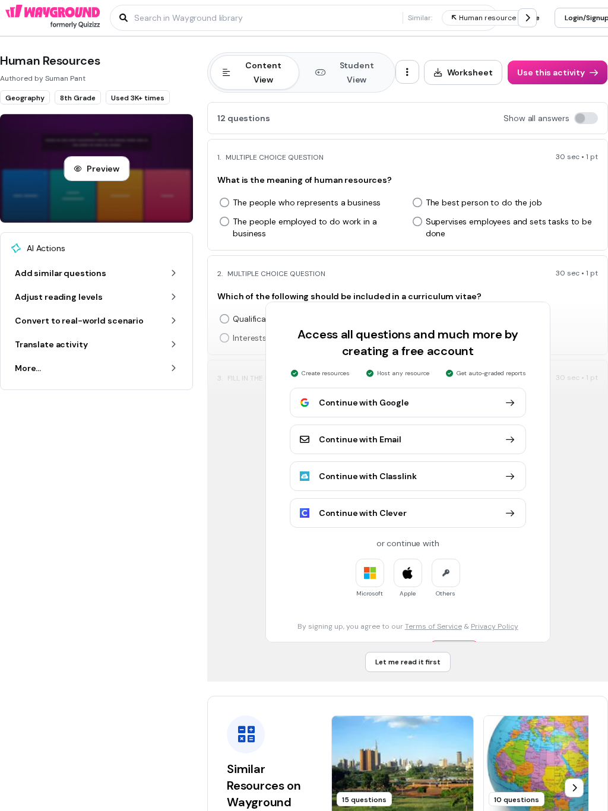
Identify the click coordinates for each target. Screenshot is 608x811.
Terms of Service (433, 626)
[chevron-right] (527, 17)
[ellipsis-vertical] (407, 72)
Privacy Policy (494, 626)
